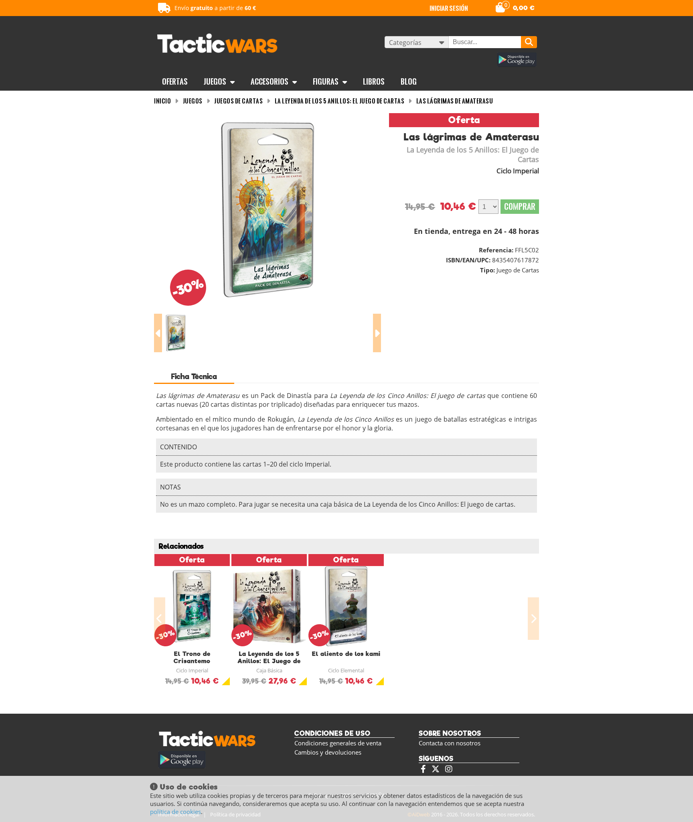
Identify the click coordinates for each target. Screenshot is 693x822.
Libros (374, 81)
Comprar (519, 206)
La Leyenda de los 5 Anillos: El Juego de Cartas (340, 101)
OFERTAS (175, 81)
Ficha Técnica (194, 376)
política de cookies (175, 812)
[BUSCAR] (529, 42)
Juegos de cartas (238, 101)
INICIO (162, 101)
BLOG (409, 81)
